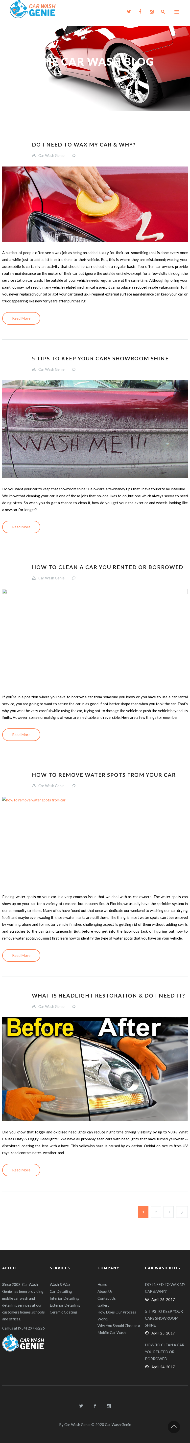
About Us (105, 1291)
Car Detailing (61, 1291)
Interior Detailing (64, 1298)
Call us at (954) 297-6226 (23, 1328)
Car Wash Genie (51, 155)
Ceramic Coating (63, 1312)
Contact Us (106, 1298)
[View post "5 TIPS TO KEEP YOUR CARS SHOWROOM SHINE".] (95, 429)
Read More (21, 318)
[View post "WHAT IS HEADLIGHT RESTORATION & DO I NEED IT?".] (95, 1069)
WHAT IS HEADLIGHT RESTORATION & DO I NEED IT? (108, 995)
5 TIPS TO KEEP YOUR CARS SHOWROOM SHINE (100, 358)
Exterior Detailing (65, 1305)
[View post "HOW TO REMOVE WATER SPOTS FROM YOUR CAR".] (95, 841)
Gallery (103, 1305)
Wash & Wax (60, 1284)
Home (102, 1284)
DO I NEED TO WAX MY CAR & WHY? (84, 144)
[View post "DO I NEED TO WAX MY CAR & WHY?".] (95, 204)
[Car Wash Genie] (33, 9)
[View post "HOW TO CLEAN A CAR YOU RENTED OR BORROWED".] (95, 637)
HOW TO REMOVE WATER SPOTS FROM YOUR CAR (104, 775)
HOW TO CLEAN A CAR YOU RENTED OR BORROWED (107, 567)
